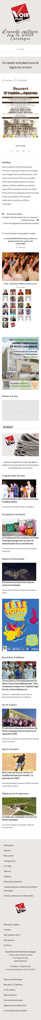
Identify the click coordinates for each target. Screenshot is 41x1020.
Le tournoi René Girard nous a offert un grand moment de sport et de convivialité (20, 241)
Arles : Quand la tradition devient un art (20, 283)
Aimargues (8, 845)
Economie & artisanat (13, 1000)
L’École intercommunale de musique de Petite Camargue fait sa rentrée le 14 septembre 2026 (19, 731)
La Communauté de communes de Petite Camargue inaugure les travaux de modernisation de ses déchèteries (20, 540)
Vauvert (7, 871)
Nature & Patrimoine (13, 979)
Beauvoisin (9, 855)
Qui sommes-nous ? (12, 935)
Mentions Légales (12, 924)
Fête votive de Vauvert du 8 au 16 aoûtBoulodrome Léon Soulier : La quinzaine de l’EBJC (17, 775)
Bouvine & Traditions (13, 984)
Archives (8, 945)
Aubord (7, 850)
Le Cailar (8, 866)
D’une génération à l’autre (15, 1010)
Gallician (7, 876)
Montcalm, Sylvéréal (13, 881)
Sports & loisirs (10, 995)
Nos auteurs (9, 940)
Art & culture (9, 989)
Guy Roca (9, 80)
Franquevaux (9, 861)
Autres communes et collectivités (18, 895)
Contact (7, 929)
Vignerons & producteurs (15, 1005)
